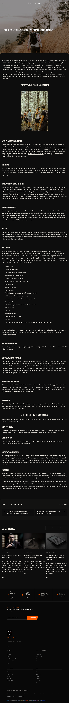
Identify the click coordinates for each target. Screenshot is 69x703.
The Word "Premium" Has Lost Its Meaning (33, 557)
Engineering (10, 674)
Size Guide (10, 680)
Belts (8, 663)
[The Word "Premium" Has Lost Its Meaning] (34, 541)
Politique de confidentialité (29, 693)
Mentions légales (11, 696)
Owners (38, 678)
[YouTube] (14, 646)
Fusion (38, 658)
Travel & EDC (10, 661)
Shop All (9, 654)
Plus (3, 577)
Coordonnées (21, 696)
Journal (9, 678)
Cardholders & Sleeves (13, 658)
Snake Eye (39, 656)
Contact (38, 674)
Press (37, 676)
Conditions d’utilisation (43, 693)
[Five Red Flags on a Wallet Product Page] (12, 541)
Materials (9, 672)
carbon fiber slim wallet (23, 76)
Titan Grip (39, 661)
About (38, 672)
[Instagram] (8, 646)
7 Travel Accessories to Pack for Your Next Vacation (48, 512)
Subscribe (32, 617)
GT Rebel (38, 654)
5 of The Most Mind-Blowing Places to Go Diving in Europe (17, 512)
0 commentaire (64, 504)
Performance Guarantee (42, 682)
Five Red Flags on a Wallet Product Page (11, 557)
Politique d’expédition (55, 693)
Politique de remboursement (13, 693)
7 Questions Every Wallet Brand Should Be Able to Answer (55, 558)
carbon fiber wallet (50, 486)
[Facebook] (11, 646)
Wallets (9, 656)
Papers (9, 676)
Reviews (38, 680)
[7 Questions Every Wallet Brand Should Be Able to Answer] (56, 541)
